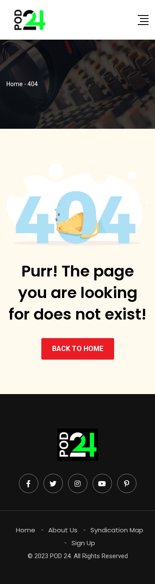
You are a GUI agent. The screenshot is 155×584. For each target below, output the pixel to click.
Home (25, 529)
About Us (63, 529)
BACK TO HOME (77, 349)
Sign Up (83, 542)
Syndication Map (116, 529)
